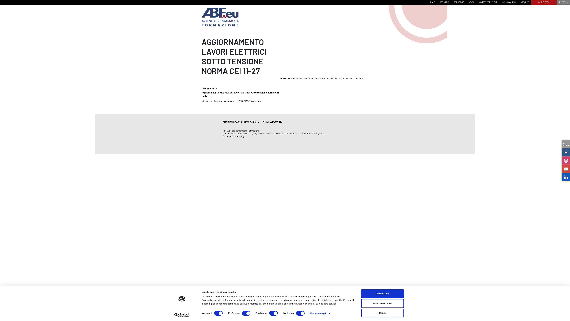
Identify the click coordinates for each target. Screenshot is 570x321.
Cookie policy (238, 136)
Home (283, 78)
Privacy (226, 136)
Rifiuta (382, 313)
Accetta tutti (382, 293)
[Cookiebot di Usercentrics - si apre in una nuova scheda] (182, 315)
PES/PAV (292, 78)
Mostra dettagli (318, 313)
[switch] (246, 313)
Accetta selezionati (382, 303)
